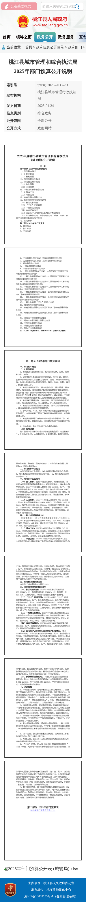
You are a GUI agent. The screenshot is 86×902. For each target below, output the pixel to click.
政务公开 (45, 37)
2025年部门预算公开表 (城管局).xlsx (43, 868)
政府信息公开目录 (50, 47)
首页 (7, 37)
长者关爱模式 (20, 6)
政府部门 (75, 47)
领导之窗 (24, 37)
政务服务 (66, 37)
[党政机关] (10, 889)
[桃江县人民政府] (43, 21)
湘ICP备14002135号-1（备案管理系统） (51, 896)
